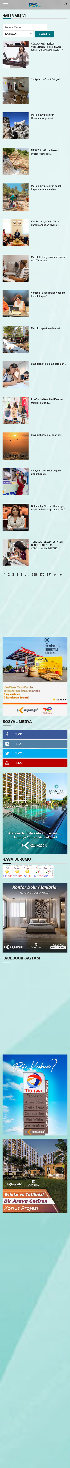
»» (61, 574)
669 (34, 574)
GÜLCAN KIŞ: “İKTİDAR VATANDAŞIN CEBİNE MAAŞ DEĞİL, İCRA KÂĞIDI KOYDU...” (47, 47)
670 (41, 574)
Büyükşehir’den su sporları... (47, 435)
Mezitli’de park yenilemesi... (46, 328)
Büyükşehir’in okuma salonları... (49, 364)
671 (49, 574)
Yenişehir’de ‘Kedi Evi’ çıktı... (46, 79)
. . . (27, 574)
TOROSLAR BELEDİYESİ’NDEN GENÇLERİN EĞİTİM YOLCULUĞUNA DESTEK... (47, 545)
